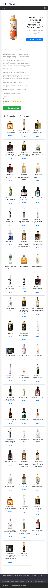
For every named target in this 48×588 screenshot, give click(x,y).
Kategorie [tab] (20, 49)
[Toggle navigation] (44, 8)
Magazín (16, 585)
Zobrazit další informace (15, 57)
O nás (24, 585)
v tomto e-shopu (17, 85)
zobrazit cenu (35, 39)
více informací (13, 108)
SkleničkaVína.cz (10, 585)
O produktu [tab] (6, 49)
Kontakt (20, 585)
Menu (3, 8)
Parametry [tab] (13, 49)
